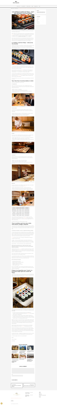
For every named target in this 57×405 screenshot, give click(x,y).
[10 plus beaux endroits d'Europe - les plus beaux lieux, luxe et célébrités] (22, 348)
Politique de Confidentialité (42, 395)
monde (12, 34)
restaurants (19, 75)
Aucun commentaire (24, 10)
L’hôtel (12, 237)
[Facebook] (11, 400)
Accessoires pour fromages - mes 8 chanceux (14, 362)
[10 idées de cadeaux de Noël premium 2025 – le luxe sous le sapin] (15, 348)
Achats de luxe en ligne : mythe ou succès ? (22, 359)
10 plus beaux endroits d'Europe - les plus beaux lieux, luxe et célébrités (22, 352)
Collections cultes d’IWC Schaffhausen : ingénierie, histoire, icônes (27, 396)
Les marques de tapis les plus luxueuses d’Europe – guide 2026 (27, 393)
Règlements (40, 394)
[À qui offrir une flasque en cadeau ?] (30, 348)
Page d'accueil (13, 8)
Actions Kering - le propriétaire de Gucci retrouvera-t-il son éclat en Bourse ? (30, 360)
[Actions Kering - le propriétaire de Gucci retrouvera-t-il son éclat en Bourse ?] (30, 356)
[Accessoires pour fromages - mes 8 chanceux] (15, 356)
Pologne (28, 313)
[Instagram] (12, 400)
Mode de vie (16, 8)
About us (40, 393)
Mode (37, 20)
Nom (12, 374)
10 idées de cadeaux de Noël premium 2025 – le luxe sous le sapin (15, 352)
